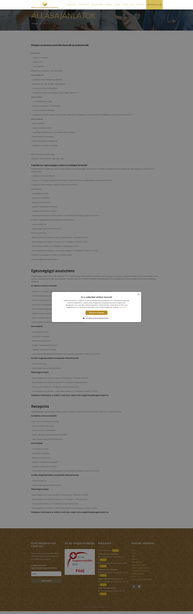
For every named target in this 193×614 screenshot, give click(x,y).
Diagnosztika (84, 5)
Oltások (117, 5)
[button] (96, 318)
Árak (132, 5)
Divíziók (125, 5)
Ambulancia (72, 5)
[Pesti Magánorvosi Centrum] (44, 4)
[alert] (96, 307)
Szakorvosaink (97, 5)
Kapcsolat (140, 5)
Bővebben (123, 307)
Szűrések (108, 5)
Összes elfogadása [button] (96, 313)
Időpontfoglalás (154, 5)
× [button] (139, 294)
